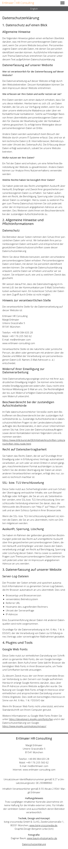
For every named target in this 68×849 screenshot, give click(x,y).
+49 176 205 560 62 (37, 762)
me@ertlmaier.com (38, 765)
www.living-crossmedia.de (43, 825)
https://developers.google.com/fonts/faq (31, 719)
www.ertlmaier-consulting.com (39, 769)
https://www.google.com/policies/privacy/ (24, 726)
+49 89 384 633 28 (38, 758)
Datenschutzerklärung (34, 844)
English (34, 8)
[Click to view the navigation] (62, 2)
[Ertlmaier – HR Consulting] (18, 2)
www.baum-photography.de (42, 838)
